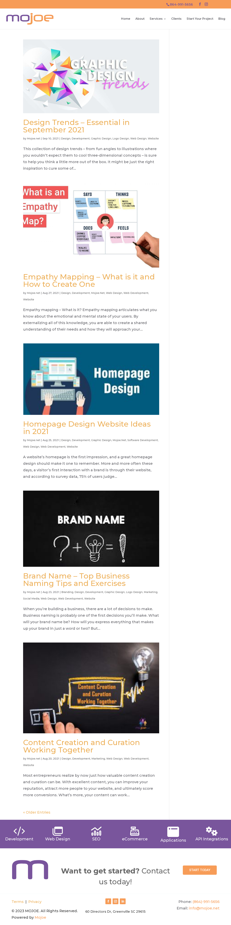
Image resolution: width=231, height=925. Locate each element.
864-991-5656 (181, 5)
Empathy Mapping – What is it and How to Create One (89, 280)
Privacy (34, 902)
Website (153, 138)
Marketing (150, 592)
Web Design (138, 138)
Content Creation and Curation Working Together (81, 746)
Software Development (142, 440)
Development (81, 138)
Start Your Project (200, 19)
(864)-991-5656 (206, 902)
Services (156, 19)
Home (125, 19)
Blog (221, 19)
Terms (18, 902)
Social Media (31, 598)
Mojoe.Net (98, 293)
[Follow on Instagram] (115, 901)
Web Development (135, 293)
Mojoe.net (33, 138)
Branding (67, 592)
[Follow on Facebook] (108, 901)
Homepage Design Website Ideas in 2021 (87, 427)
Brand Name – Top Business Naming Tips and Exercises (76, 579)
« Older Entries (36, 812)
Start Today (199, 870)
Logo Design (120, 138)
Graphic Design (101, 138)
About (140, 19)
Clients (176, 19)
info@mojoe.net (204, 908)
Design (65, 138)
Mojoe (40, 917)
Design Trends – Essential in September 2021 (76, 126)
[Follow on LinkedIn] (123, 901)
